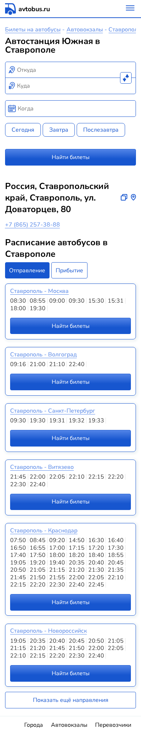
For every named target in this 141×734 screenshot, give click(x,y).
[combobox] (70, 70)
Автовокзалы (85, 30)
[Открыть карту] (133, 197)
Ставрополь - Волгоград (43, 355)
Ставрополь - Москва (39, 291)
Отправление (27, 270)
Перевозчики (113, 725)
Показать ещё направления (70, 700)
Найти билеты (71, 157)
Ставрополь (124, 30)
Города (33, 725)
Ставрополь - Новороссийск (48, 631)
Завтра (58, 130)
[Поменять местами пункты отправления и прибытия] (126, 78)
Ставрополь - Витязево (42, 467)
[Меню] (130, 9)
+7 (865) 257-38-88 (32, 225)
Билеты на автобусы (33, 30)
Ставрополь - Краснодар (43, 531)
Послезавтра (101, 130)
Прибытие (69, 270)
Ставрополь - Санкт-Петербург (52, 411)
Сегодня (23, 130)
